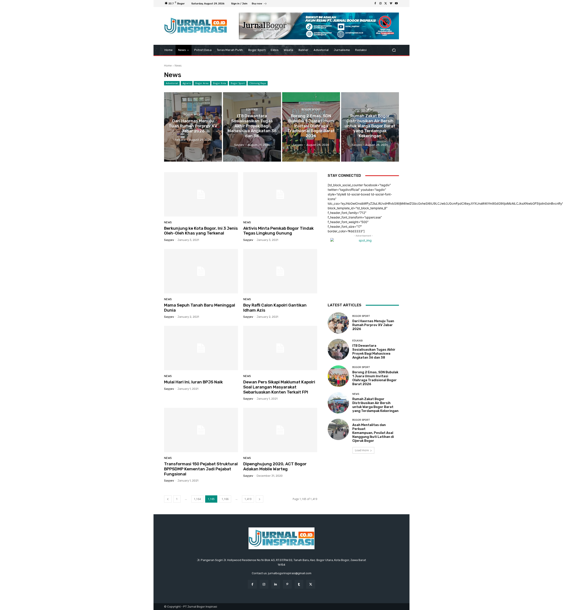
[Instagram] (380, 3)
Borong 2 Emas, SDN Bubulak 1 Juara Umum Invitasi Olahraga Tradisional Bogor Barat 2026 (375, 378)
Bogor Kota (219, 83)
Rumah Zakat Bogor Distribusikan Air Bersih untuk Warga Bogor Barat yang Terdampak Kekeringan (375, 405)
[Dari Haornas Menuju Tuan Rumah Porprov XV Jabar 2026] (193, 127)
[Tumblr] (299, 584)
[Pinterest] (287, 584)
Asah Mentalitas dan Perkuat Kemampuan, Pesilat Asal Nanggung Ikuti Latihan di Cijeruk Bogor (373, 433)
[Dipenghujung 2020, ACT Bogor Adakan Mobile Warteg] (280, 430)
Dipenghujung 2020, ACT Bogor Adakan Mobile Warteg (275, 466)
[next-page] (259, 499)
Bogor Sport (238, 83)
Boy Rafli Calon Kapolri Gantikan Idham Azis (275, 308)
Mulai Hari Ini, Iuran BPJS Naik (193, 381)
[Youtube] (396, 3)
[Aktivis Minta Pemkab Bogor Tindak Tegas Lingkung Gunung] (280, 194)
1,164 (197, 499)
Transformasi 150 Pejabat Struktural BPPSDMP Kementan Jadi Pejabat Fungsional (201, 468)
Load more (362, 450)
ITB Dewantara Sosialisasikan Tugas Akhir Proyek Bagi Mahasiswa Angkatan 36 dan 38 (373, 351)
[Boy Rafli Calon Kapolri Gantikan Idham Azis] (280, 271)
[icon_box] (259, 4)
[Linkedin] (275, 584)
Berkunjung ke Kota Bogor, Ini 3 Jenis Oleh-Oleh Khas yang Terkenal (201, 231)
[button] (394, 50)
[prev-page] (168, 499)
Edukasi (252, 109)
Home (168, 65)
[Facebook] (375, 3)
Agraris (187, 83)
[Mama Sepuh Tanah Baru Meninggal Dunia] (201, 271)
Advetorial (172, 83)
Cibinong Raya (257, 83)
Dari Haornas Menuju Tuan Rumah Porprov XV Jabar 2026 (373, 325)
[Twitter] (385, 3)
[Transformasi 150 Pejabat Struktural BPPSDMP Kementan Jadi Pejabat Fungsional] (201, 430)
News (370, 109)
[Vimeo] (391, 3)
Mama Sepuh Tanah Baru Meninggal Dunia (199, 308)
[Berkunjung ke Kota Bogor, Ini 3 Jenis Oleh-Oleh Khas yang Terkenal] (201, 194)
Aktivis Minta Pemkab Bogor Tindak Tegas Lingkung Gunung (278, 231)
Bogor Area (201, 83)
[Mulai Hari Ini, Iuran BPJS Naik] (201, 348)
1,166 (225, 499)
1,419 (248, 499)
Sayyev (169, 240)
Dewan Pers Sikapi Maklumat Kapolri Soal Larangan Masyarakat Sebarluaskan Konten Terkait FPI (279, 387)
